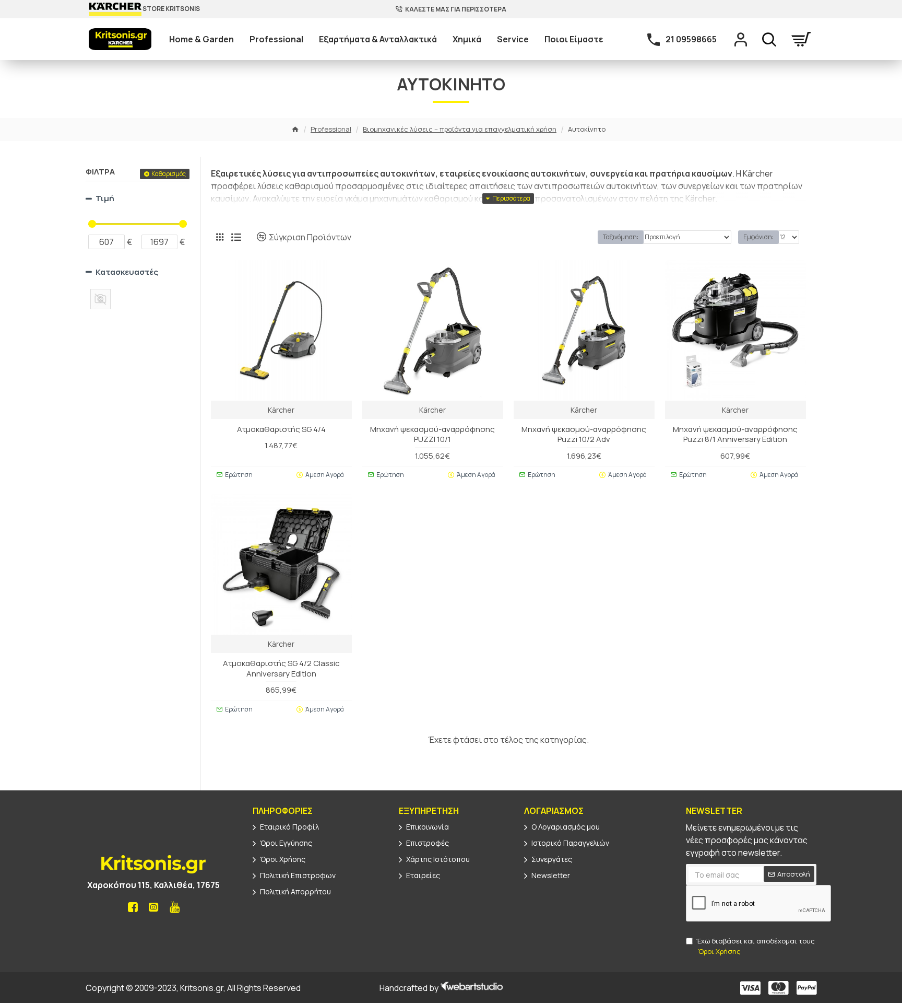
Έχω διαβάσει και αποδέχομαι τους (755, 946)
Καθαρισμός (168, 173)
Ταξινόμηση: (620, 236)
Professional (331, 129)
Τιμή (105, 198)
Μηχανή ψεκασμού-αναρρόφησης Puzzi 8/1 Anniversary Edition (735, 434)
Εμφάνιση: (758, 236)
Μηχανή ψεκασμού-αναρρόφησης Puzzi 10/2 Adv (583, 434)
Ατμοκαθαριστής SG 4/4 (281, 429)
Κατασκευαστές (127, 271)
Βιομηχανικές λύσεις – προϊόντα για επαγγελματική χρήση (459, 129)
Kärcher (281, 410)
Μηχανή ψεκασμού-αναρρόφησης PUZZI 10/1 (432, 434)
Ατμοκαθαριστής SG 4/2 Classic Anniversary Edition (281, 668)
